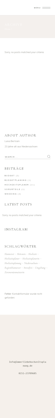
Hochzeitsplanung (13, 263)
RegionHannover (13, 267)
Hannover (9, 254)
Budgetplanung (16, 180)
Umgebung (40, 267)
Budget (10, 176)
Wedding (11, 194)
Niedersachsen (31, 263)
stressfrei (28, 267)
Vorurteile (12, 189)
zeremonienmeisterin (14, 272)
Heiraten (21, 254)
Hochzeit (32, 254)
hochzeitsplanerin (30, 258)
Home (7, 29)
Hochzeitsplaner (17, 185)
